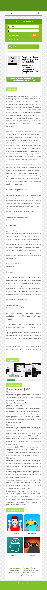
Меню (10, 13)
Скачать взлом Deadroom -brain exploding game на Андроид (23, 79)
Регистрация (13, 40)
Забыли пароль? (15, 35)
